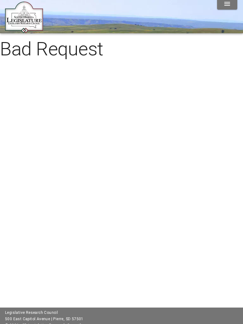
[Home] (24, 30)
